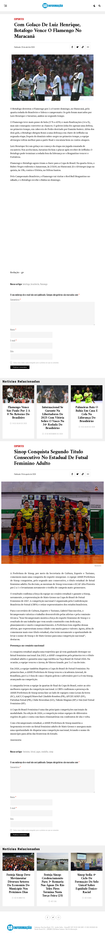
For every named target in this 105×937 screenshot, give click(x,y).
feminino (26, 752)
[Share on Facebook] (72, 47)
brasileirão (35, 284)
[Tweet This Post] (77, 47)
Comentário (15, 299)
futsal (33, 752)
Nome (13, 329)
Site (11, 351)
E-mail (13, 340)
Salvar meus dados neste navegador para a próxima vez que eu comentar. (36, 363)
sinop (51, 752)
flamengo (43, 284)
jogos (38, 752)
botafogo (26, 284)
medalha (44, 752)
